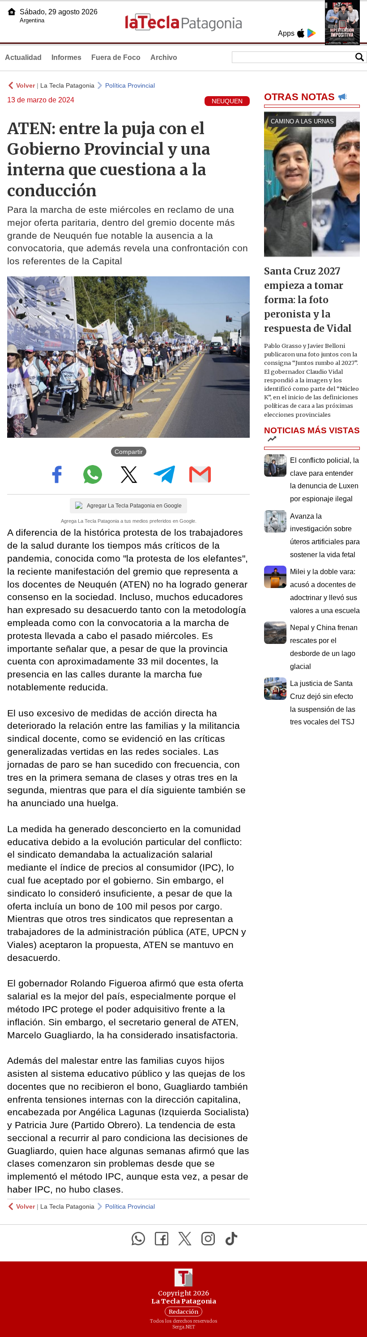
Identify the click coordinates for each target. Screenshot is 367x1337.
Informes (66, 57)
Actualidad (23, 57)
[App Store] (300, 33)
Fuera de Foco (116, 57)
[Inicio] (11, 11)
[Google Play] (311, 33)
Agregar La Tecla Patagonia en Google (134, 506)
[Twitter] (185, 1238)
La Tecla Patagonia (67, 85)
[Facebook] (161, 1238)
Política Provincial (130, 85)
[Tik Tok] (231, 1238)
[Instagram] (208, 1238)
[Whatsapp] (138, 1238)
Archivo (163, 57)
